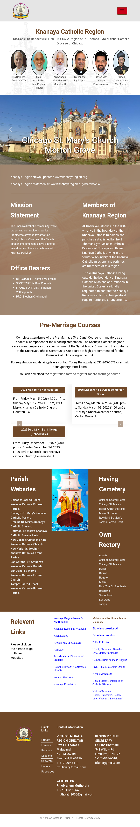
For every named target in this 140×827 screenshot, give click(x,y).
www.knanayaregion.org (71, 177)
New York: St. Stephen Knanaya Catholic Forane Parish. (27, 553)
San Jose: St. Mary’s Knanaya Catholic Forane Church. (27, 575)
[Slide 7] (70, 160)
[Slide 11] (87, 160)
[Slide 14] (101, 160)
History (45, 766)
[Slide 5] (61, 160)
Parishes (46, 750)
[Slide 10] (83, 160)
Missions (47, 755)
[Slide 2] (48, 160)
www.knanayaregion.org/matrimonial (75, 184)
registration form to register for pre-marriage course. (85, 374)
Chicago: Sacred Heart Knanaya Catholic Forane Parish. (27, 504)
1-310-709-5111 (68, 762)
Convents (47, 761)
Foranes (46, 745)
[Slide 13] (96, 160)
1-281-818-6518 (106, 758)
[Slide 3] (52, 160)
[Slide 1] (43, 160)
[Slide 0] (39, 160)
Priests (45, 740)
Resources (47, 771)
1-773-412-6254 (68, 790)
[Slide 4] (56, 160)
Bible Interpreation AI (105, 628)
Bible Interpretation (104, 635)
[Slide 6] (65, 160)
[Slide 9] (79, 160)
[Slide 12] (92, 160)
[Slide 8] (74, 160)
